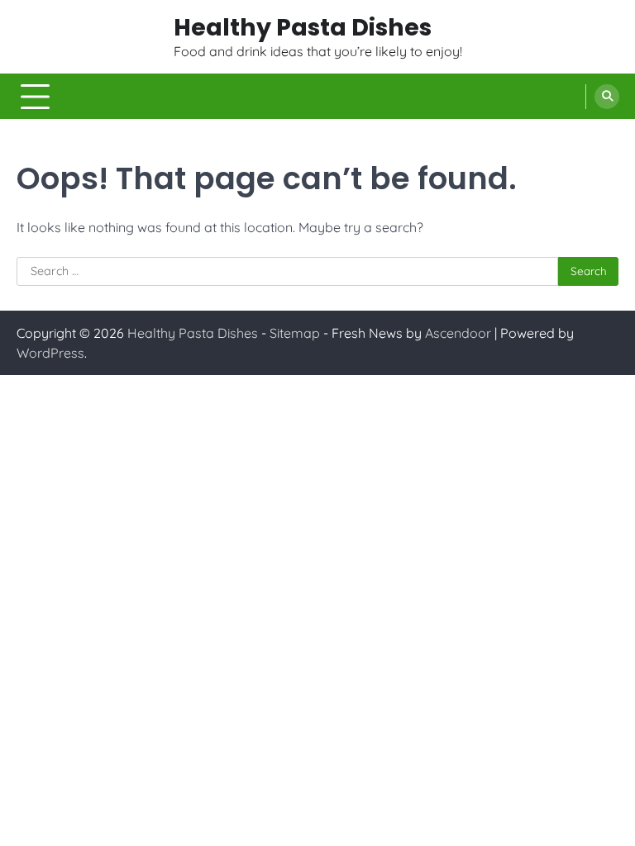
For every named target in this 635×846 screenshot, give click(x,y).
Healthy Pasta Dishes (303, 27)
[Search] (606, 96)
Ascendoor (458, 333)
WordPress (50, 353)
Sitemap (295, 333)
